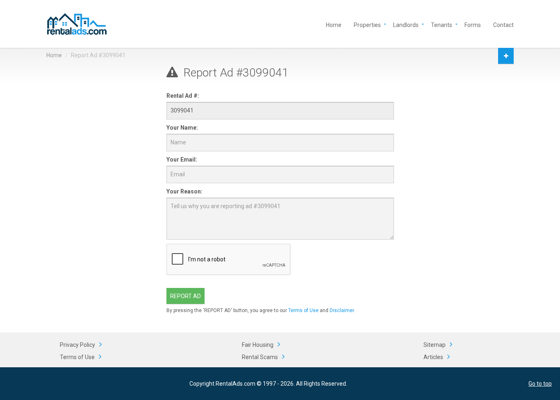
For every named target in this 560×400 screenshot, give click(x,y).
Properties (367, 24)
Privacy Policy (77, 345)
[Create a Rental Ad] (506, 56)
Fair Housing (257, 345)
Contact (503, 24)
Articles (433, 357)
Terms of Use (303, 310)
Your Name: (182, 127)
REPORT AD (185, 296)
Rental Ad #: (182, 95)
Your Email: (181, 159)
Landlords (406, 24)
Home (333, 24)
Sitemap (434, 345)
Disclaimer (342, 310)
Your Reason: (184, 191)
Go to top (540, 383)
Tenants (441, 24)
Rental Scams (260, 357)
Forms (472, 24)
